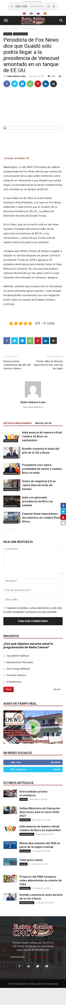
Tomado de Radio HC (16, 158)
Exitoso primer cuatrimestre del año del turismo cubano (17, 365)
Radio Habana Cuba (16, 76)
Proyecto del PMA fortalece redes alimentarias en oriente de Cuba (40, 880)
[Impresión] (53, 83)
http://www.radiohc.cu (33, 407)
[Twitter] (14, 83)
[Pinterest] (38, 83)
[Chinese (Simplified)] (24, 13)
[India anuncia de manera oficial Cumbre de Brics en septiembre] (11, 436)
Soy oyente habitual (17, 655)
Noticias (15, 28)
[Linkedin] (45, 83)
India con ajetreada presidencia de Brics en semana (37, 501)
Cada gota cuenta (31, 860)
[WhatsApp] (30, 83)
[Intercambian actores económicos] (10, 793)
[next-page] (11, 530)
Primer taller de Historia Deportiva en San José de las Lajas (48, 365)
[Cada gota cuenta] (10, 862)
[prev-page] (5, 530)
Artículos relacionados (17, 423)
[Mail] (28, 966)
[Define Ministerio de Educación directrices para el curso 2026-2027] (10, 810)
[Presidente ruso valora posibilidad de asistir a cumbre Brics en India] (11, 469)
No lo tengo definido (18, 668)
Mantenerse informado (19, 662)
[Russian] (38, 13)
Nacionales (25, 820)
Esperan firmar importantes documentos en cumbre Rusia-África (42, 517)
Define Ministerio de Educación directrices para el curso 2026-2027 (39, 812)
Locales (23, 799)
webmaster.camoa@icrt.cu (41, 956)
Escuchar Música (16, 675)
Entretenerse (13, 681)
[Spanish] (45, 13)
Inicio (5, 28)
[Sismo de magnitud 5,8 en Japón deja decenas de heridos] (11, 485)
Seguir (57, 769)
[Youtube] (46, 966)
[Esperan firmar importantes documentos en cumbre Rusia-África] (11, 517)
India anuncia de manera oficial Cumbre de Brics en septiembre (42, 436)
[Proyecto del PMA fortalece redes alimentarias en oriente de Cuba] (10, 878)
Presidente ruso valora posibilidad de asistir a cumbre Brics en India (42, 468)
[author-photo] (33, 397)
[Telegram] (22, 83)
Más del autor (43, 423)
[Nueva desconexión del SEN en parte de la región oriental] (10, 845)
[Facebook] (6, 83)
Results (57, 689)
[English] (31, 13)
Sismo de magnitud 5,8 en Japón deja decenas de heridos (39, 485)
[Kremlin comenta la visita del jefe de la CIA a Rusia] (11, 452)
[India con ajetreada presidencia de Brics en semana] (11, 501)
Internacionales (29, 28)
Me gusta (55, 762)
